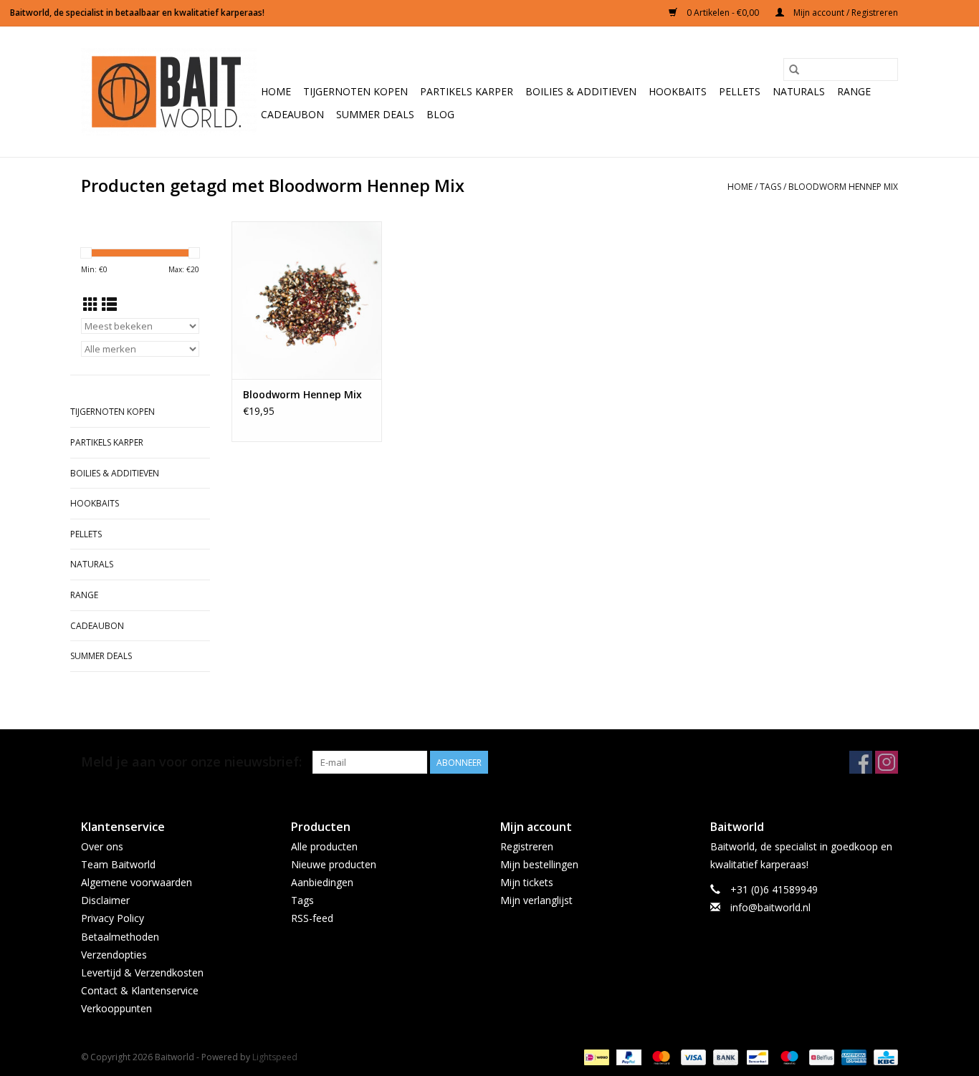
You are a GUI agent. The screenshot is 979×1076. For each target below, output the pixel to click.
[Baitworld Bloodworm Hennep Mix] (306, 300)
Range (854, 91)
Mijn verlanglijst (536, 900)
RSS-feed (312, 918)
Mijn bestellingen (539, 864)
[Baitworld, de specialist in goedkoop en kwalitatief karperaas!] (169, 91)
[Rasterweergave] (90, 304)
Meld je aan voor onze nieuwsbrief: (191, 761)
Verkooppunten (116, 1008)
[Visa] (692, 1057)
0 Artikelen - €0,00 (722, 12)
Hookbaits (678, 91)
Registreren (526, 846)
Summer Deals (375, 114)
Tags (770, 187)
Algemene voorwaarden (136, 882)
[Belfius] (820, 1057)
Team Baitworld (118, 864)
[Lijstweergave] (109, 304)
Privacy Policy (112, 918)
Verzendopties (114, 954)
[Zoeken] (794, 69)
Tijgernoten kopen (355, 91)
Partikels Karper (466, 91)
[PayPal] (627, 1057)
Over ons (102, 846)
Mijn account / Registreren (844, 12)
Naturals (799, 91)
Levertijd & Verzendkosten (142, 972)
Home (276, 91)
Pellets (739, 91)
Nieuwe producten (333, 864)
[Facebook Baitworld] (860, 762)
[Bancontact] (756, 1057)
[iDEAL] (595, 1057)
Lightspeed (274, 1057)
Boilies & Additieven (580, 91)
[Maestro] (788, 1057)
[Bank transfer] (724, 1057)
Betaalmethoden (120, 936)
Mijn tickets (526, 882)
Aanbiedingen (322, 882)
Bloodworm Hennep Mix (843, 187)
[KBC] (883, 1057)
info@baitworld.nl (770, 907)
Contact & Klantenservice (140, 990)
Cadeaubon (292, 114)
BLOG (440, 114)
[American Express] (852, 1057)
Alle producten (324, 846)
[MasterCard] (660, 1057)
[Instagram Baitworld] (886, 762)
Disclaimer (105, 900)
